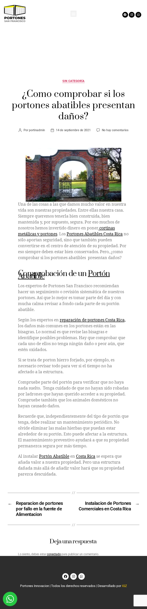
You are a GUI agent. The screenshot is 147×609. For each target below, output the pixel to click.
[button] (73, 14)
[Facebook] (125, 15)
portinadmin (37, 130)
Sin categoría (73, 81)
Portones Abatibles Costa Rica (95, 234)
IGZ (124, 586)
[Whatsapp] (138, 15)
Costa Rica (85, 456)
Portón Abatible (54, 456)
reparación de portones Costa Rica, (93, 320)
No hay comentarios (115, 130)
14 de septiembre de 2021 (73, 130)
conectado (54, 554)
